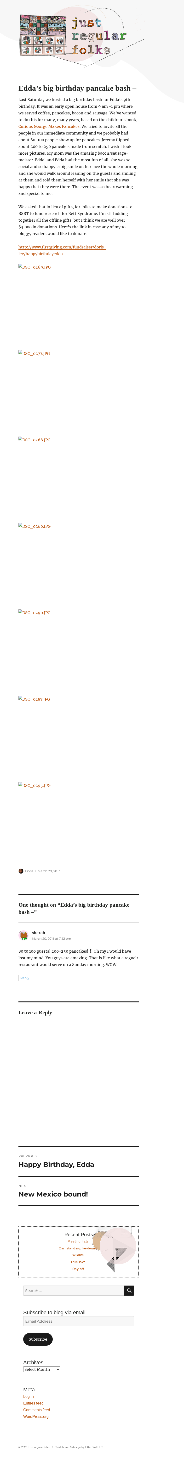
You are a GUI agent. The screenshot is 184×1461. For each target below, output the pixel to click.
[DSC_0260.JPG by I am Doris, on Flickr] (78, 563)
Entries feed (33, 1403)
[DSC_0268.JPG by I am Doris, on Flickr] (78, 476)
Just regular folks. (39, 1447)
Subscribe (38, 1339)
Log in (28, 1396)
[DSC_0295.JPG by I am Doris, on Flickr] (78, 822)
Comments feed (36, 1410)
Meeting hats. (79, 1241)
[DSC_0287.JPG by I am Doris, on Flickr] (78, 735)
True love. (78, 1262)
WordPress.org (36, 1417)
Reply (24, 978)
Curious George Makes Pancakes (49, 126)
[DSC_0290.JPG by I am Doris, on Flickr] (78, 649)
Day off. (78, 1269)
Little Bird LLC (94, 1447)
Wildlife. (78, 1255)
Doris (29, 871)
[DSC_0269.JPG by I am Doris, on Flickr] (78, 303)
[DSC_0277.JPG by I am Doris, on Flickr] (78, 390)
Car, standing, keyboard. (78, 1248)
